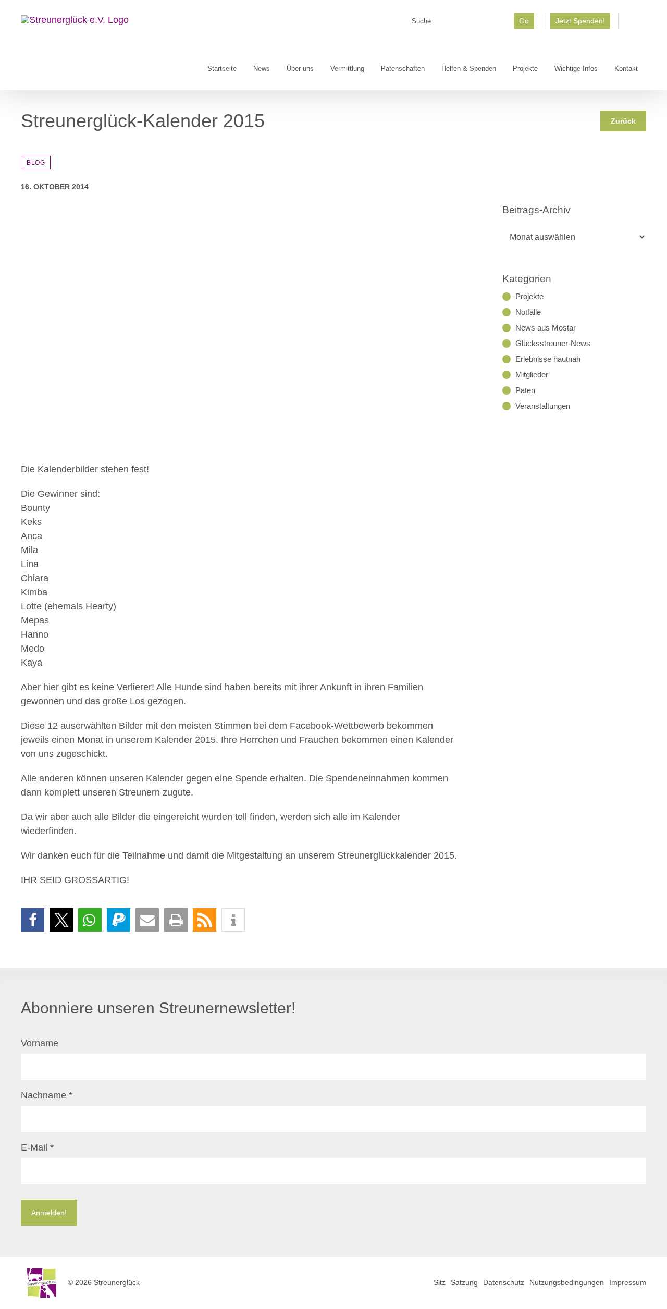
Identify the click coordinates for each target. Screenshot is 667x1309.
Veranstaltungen (542, 406)
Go (524, 21)
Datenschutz (503, 1282)
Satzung (464, 1282)
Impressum (627, 1282)
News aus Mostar (545, 328)
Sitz (440, 1282)
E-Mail (37, 1147)
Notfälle (528, 312)
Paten (525, 390)
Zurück (623, 121)
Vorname (39, 1043)
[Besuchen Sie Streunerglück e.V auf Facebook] (632, 24)
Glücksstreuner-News (552, 343)
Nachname (46, 1095)
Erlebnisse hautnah (547, 359)
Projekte (529, 296)
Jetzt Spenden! (580, 21)
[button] (32, 920)
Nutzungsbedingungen (566, 1282)
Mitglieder (531, 374)
